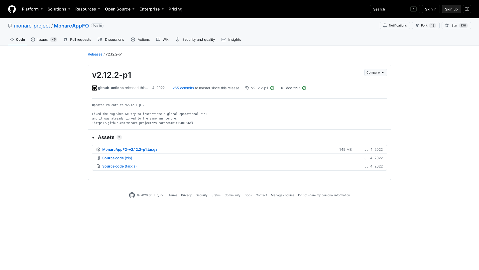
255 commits (184, 88)
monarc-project (32, 26)
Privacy (186, 195)
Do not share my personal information (324, 195)
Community (232, 195)
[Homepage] (12, 9)
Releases (95, 54)
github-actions (111, 88)
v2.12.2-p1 (114, 54)
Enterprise (149, 9)
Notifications (398, 25)
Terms (173, 195)
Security (202, 195)
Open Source (117, 9)
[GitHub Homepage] (132, 195)
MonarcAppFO (71, 26)
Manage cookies (282, 195)
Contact (261, 195)
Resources (85, 9)
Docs (248, 195)
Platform (30, 9)
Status (216, 195)
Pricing (175, 9)
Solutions (57, 9)
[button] (239, 137)
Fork (428, 25)
